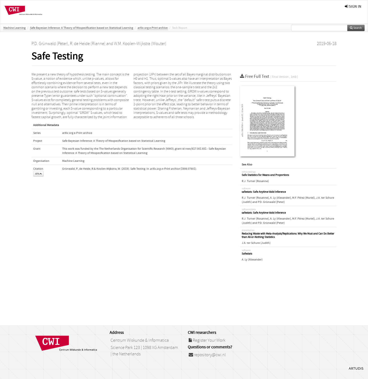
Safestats (247, 253)
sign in (354, 6)
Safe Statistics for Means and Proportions (265, 175)
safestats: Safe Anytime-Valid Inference (264, 192)
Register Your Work (208, 340)
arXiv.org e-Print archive (153, 28)
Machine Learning (14, 28)
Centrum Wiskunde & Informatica (140, 340)
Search (357, 28)
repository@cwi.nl (209, 354)
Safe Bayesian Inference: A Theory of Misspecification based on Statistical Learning (81, 28)
